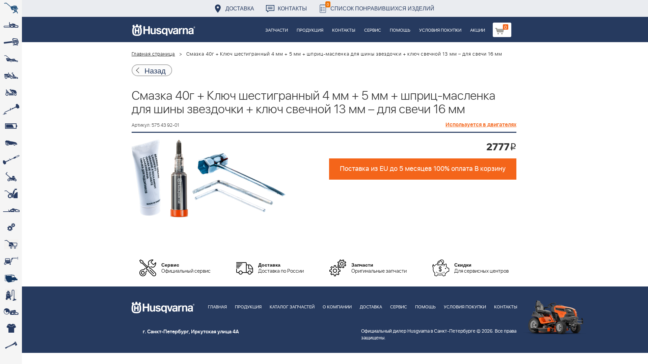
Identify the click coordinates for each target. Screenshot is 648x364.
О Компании (337, 307)
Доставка (239, 8)
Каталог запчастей (292, 307)
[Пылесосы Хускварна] (11, 294)
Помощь (400, 30)
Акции (477, 30)
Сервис (372, 30)
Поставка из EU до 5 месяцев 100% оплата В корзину (423, 169)
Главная (217, 307)
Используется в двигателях (481, 125)
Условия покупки (440, 30)
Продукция (310, 30)
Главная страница (153, 54)
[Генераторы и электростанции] (11, 244)
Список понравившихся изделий (380, 6)
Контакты (292, 8)
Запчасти (276, 30)
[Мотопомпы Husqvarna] (11, 278)
